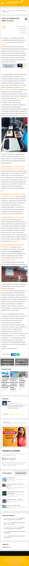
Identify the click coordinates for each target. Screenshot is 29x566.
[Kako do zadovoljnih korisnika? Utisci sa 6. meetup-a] (23, 374)
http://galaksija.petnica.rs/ (8, 260)
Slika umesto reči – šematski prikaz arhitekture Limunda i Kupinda (21, 364)
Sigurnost (13, 10)
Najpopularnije (7, 473)
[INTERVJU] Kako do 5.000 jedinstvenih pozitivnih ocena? (7, 364)
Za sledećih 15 (10, 477)
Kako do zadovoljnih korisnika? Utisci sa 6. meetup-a (22, 382)
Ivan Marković (5, 217)
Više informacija (16, 563)
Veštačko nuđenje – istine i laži (14, 499)
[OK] (27, 561)
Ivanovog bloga (15, 241)
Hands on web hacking (17, 217)
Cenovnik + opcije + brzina (13, 505)
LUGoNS (3, 44)
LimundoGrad (10, 488)
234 (14, 502)
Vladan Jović (11, 487)
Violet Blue (16, 335)
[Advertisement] (14, 436)
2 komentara (24, 32)
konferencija (24, 30)
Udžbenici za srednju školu (10, 459)
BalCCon (4, 42)
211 (13, 508)
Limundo (9, 480)
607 (14, 480)
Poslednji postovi (21, 473)
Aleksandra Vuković (13, 507)
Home (4, 10)
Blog (9, 10)
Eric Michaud (5, 290)
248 (16, 496)
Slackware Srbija (10, 89)
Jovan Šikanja (8, 22)
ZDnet (10, 337)
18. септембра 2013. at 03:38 (13, 403)
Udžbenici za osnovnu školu (10, 458)
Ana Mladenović (12, 494)
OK (9, 563)
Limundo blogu (21, 115)
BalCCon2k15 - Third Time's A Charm (17, 414)
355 (16, 488)
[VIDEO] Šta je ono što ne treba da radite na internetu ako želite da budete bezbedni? (14, 384)
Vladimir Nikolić (12, 479)
